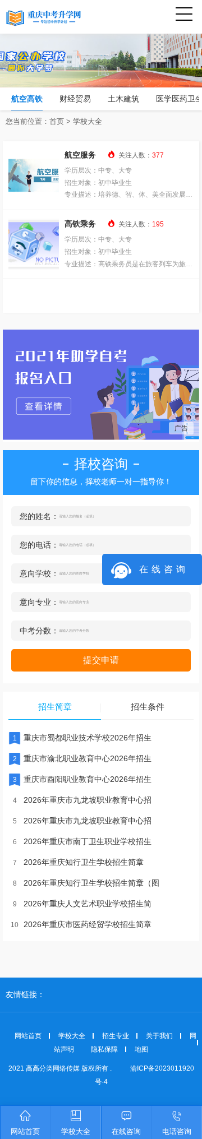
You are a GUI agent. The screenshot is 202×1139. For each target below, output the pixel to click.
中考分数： (39, 630)
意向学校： (39, 573)
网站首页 (28, 1036)
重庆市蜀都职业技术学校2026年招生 (82, 737)
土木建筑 (123, 98)
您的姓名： (39, 516)
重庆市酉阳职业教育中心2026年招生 (82, 779)
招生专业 (115, 1036)
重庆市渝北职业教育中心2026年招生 (82, 758)
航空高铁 (27, 98)
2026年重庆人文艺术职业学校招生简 (82, 903)
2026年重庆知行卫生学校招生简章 (78, 862)
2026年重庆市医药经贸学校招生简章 (81, 924)
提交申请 (101, 660)
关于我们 (159, 1036)
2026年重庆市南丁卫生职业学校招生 (82, 841)
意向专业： (39, 602)
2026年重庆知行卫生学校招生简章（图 (86, 882)
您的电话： (39, 544)
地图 (141, 1049)
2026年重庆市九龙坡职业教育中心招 (82, 799)
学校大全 (87, 121)
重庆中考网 (53, 17)
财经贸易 (75, 98)
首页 (56, 121)
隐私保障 (104, 1049)
